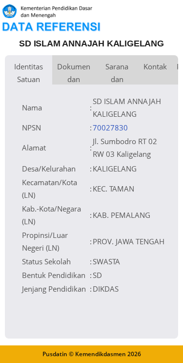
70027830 (110, 127)
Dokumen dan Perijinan (73, 73)
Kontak (155, 66)
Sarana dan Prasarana (117, 73)
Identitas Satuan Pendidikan (28, 73)
